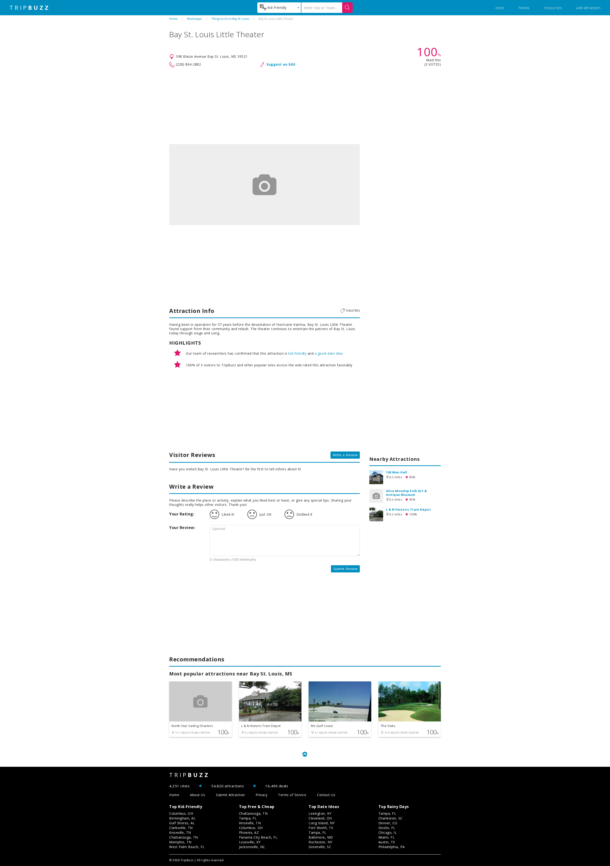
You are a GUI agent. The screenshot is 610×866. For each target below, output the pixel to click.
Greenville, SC (320, 847)
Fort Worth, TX (321, 827)
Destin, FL (386, 827)
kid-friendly (297, 353)
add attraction (588, 7)
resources (553, 7)
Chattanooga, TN (183, 837)
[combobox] (279, 7)
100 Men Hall (396, 472)
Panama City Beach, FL (258, 837)
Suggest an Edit (281, 64)
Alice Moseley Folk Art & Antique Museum (406, 493)
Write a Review (345, 455)
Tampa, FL (248, 818)
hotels (524, 7)
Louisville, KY (250, 842)
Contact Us (326, 795)
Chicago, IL (387, 832)
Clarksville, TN (181, 827)
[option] (264, 184)
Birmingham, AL (182, 818)
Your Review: (182, 527)
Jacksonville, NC (252, 847)
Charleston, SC (390, 818)
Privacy (262, 795)
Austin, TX (386, 842)
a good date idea (329, 353)
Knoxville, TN (180, 832)
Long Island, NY (322, 823)
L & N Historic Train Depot (408, 509)
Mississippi (194, 19)
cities (499, 7)
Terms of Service (292, 795)
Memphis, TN (180, 842)
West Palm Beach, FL (187, 847)
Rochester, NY (320, 842)
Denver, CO (387, 823)
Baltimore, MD (321, 837)
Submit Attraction (230, 795)
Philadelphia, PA (391, 847)
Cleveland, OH (320, 818)
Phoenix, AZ (249, 832)
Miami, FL (386, 837)
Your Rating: (181, 514)
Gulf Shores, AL (182, 823)
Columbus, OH (181, 813)
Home (173, 19)
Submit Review (345, 568)
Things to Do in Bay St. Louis (230, 19)
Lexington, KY (320, 813)
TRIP (30, 7)
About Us (197, 795)
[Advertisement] (305, 106)
